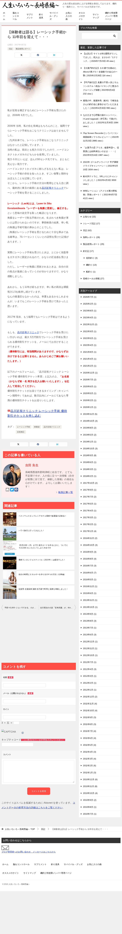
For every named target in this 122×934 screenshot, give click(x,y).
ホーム (4, 16)
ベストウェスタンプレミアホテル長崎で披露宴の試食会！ (43, 516)
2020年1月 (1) (89, 407)
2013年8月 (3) (89, 621)
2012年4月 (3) (89, 669)
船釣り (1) (91, 272)
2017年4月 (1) (89, 510)
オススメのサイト (82, 16)
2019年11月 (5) (90, 414)
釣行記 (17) (88, 251)
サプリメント (30, 16)
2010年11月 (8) (90, 786)
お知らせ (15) (89, 216)
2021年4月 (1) (89, 359)
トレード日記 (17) (91, 223)
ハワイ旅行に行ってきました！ (31, 531)
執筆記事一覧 (65, 492)
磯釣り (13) (91, 265)
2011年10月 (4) (90, 710)
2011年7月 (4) (89, 731)
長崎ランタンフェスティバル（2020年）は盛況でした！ (42, 560)
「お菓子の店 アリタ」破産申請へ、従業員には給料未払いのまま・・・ (101, 151)
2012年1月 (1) (89, 690)
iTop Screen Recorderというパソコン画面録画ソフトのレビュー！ (101, 137)
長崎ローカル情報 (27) (93, 278)
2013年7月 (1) (89, 627)
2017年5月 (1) (89, 504)
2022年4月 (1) (89, 345)
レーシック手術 (23, 427)
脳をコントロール (16, 16)
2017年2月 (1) (89, 524)
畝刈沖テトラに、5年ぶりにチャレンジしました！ (100, 180)
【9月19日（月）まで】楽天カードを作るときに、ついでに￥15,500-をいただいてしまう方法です (43, 546)
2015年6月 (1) (89, 593)
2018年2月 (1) (89, 476)
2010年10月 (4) (90, 793)
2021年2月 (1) (89, 366)
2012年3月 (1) (89, 676)
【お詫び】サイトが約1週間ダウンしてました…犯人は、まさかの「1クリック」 (100, 57)
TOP (20, 829)
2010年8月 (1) (89, 807)
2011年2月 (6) (89, 765)
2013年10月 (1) (90, 607)
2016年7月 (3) (89, 565)
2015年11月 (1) (90, 586)
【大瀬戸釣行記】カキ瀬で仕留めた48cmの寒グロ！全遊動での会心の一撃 (100, 72)
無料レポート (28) (91, 237)
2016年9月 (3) (89, 552)
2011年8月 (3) (89, 724)
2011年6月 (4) (89, 738)
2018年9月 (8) (89, 455)
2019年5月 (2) (89, 435)
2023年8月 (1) (89, 310)
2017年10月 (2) (90, 483)
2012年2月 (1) (89, 683)
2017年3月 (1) (89, 517)
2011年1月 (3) (89, 772)
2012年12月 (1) (90, 641)
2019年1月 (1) (89, 441)
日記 (10, 49)
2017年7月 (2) (89, 496)
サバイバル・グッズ (54, 16)
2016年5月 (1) (89, 579)
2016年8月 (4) (89, 559)
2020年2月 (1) (89, 400)
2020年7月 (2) (89, 379)
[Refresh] (22, 731)
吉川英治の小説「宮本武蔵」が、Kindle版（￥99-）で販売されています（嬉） (58, 608)
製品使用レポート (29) (93, 244)
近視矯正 (21, 432)
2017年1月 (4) (89, 531)
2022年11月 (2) (90, 324)
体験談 (37, 427)
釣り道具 (41, 16)
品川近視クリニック (53, 188)
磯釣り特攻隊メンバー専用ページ (111, 16)
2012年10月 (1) (90, 655)
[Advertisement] (38, 637)
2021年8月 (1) (89, 352)
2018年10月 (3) (90, 448)
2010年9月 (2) (89, 800)
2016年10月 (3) (90, 545)
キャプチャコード (11, 739)
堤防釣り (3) (92, 258)
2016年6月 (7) (89, 572)
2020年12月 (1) (90, 373)
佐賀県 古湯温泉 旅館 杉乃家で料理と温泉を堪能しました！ (43, 589)
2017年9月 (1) (89, 490)
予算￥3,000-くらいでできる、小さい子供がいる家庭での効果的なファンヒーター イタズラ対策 (21, 608)
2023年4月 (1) (89, 317)
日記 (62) (87, 230)
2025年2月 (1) (89, 304)
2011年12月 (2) (90, 696)
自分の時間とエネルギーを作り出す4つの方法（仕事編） (42, 574)
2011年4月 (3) (89, 752)
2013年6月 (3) (89, 634)
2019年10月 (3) (90, 421)
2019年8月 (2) (89, 428)
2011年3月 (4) (89, 758)
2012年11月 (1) (90, 648)
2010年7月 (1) (89, 814)
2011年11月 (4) (90, 703)
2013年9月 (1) (89, 614)
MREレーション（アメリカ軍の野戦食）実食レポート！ (100, 194)
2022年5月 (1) (89, 338)
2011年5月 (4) (89, 745)
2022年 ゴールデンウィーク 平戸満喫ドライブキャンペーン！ (100, 166)
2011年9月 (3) (89, 717)
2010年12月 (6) (90, 779)
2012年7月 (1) (89, 662)
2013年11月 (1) (90, 600)
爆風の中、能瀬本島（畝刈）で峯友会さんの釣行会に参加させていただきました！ (100, 104)
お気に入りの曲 (69, 16)
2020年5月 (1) (89, 393)
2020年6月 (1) (89, 386)
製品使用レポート (23, 49)
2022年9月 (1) (89, 331)
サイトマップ (96, 16)
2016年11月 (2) (90, 538)
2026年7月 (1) (89, 297)
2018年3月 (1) (89, 469)
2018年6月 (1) (89, 462)
